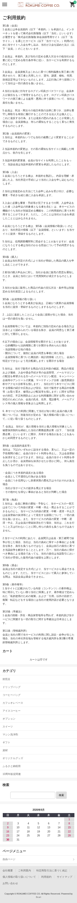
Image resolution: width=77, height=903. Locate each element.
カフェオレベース (13, 702)
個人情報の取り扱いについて (19, 876)
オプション (9, 718)
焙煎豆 (6, 679)
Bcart (38, 897)
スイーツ (8, 726)
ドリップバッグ (12, 687)
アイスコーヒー (12, 710)
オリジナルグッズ (13, 758)
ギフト (6, 742)
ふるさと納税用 (12, 766)
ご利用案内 (24, 870)
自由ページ (9, 859)
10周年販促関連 (12, 774)
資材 (5, 750)
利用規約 (46, 876)
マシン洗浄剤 (10, 734)
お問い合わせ (10, 883)
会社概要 (8, 870)
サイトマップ (64, 876)
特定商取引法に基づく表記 (51, 870)
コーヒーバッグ (12, 694)
